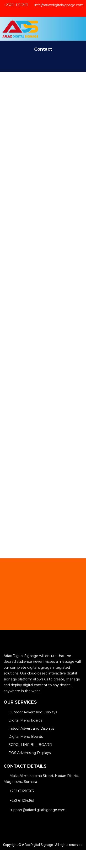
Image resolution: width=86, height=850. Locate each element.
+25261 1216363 (16, 5)
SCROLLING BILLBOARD (30, 745)
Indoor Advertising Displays (31, 728)
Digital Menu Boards (26, 736)
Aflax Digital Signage (37, 845)
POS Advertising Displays (30, 753)
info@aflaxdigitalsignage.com (59, 5)
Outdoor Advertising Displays (33, 712)
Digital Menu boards (25, 720)
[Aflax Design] (20, 28)
